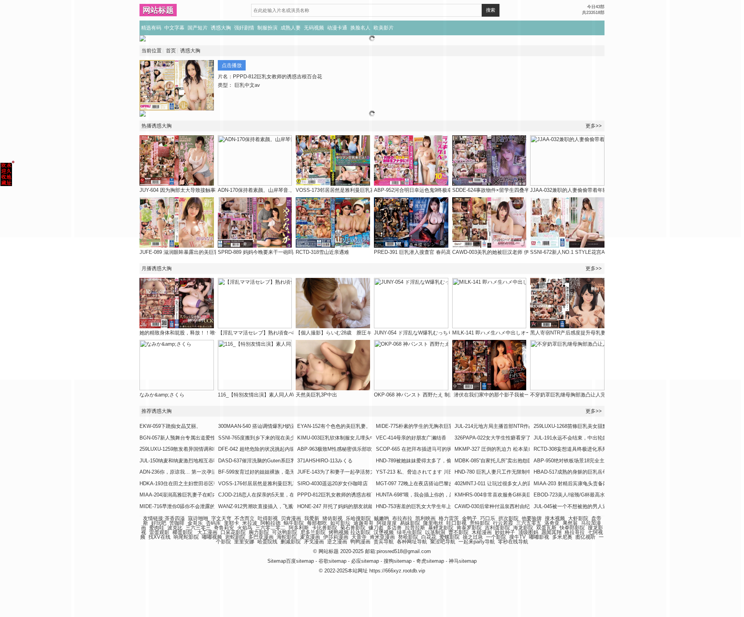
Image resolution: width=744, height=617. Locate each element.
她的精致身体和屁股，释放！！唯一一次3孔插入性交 (199, 333)
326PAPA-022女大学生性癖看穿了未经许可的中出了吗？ (518, 438)
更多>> (594, 126)
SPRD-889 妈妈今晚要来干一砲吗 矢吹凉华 (266, 252)
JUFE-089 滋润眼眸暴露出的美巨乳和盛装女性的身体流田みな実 (212, 252)
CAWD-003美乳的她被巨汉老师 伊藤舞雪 (498, 252)
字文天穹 (221, 518)
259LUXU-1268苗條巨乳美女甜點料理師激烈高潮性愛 (593, 426)
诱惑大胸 (221, 28)
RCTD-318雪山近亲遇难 (322, 252)
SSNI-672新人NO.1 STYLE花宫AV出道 (574, 252)
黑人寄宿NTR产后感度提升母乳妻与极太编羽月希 (585, 333)
